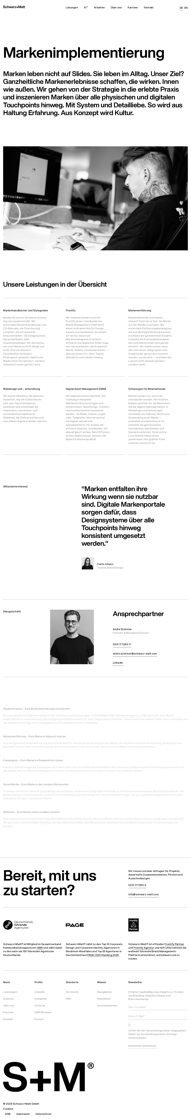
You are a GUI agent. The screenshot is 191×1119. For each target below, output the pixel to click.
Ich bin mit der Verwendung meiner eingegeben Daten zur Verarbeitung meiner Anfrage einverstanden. (157, 1034)
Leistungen (10, 992)
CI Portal (39, 1005)
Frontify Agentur (144, 948)
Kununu (39, 1019)
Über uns (8, 1005)
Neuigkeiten (104, 992)
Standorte (72, 982)
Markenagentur (130, 715)
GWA (40, 948)
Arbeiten (8, 998)
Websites (45, 822)
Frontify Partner (174, 944)
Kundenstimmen (107, 1005)
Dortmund (72, 992)
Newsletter (104, 998)
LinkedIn (39, 992)
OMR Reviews (42, 1012)
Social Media (47, 791)
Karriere (8, 1012)
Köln (68, 998)
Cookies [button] (8, 1109)
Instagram (40, 998)
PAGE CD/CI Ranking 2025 (103, 955)
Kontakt (8, 1019)
